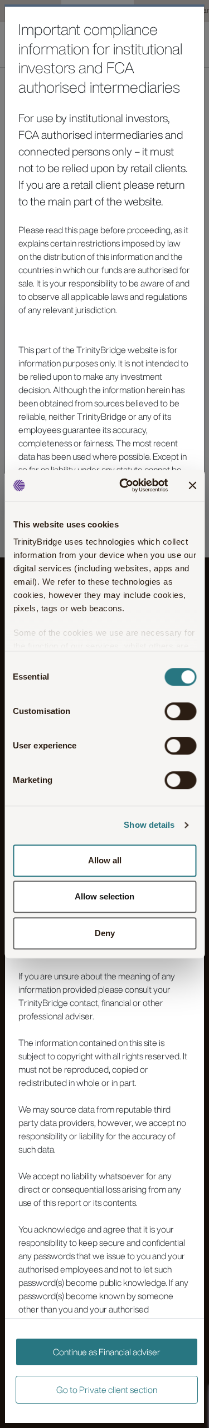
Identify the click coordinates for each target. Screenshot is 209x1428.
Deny (105, 933)
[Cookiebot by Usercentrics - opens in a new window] (124, 485)
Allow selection (104, 896)
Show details (149, 824)
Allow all (104, 860)
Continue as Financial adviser (107, 1352)
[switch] (180, 711)
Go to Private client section (106, 1389)
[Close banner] (192, 485)
